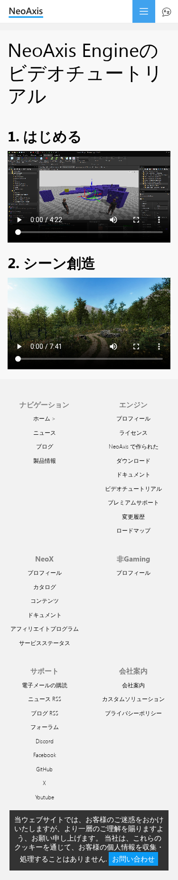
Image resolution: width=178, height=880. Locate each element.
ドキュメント (133, 474)
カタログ (44, 586)
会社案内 (133, 685)
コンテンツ (44, 600)
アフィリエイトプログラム (44, 628)
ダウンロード (133, 460)
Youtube (44, 797)
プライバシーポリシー (133, 713)
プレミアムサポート (133, 502)
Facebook (44, 754)
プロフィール (133, 418)
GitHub (44, 769)
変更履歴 (133, 516)
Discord (45, 741)
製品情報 (44, 460)
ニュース (44, 432)
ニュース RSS (44, 698)
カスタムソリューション (133, 698)
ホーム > (44, 418)
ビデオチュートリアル (133, 488)
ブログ (44, 446)
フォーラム (44, 726)
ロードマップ (133, 530)
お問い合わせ (133, 858)
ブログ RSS (44, 713)
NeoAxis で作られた (134, 446)
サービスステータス (44, 642)
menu (143, 11)
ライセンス (133, 432)
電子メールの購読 (44, 685)
